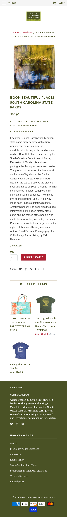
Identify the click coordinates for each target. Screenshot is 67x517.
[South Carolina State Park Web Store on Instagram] (22, 424)
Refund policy (17, 481)
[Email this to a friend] (41, 269)
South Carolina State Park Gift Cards (28, 471)
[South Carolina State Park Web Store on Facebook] (17, 424)
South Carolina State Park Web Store (36, 497)
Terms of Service (19, 476)
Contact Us (15, 454)
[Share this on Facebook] (25, 269)
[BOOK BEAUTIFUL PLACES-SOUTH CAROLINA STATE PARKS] (33, 67)
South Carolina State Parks (23, 465)
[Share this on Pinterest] (30, 269)
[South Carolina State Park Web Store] (33, 16)
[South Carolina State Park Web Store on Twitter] (12, 424)
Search (13, 443)
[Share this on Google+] (36, 269)
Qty (12, 251)
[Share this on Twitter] (19, 269)
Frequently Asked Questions (24, 449)
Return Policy (17, 460)
